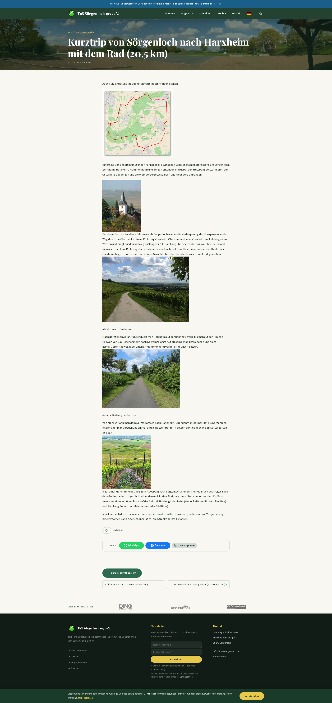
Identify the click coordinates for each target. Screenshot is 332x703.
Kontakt (237, 13)
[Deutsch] (249, 13)
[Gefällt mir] (106, 530)
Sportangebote (79, 650)
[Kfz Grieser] (181, 607)
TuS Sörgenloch (76, 32)
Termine (221, 13)
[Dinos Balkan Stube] (125, 607)
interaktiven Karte (164, 514)
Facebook (160, 545)
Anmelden (176, 659)
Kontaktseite (220, 656)
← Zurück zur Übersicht (122, 573)
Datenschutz (186, 677)
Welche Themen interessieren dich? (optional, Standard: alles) (173, 667)
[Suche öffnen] (260, 13)
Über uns (170, 13)
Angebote (187, 13)
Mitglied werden (79, 662)
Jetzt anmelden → (205, 4)
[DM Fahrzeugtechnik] (236, 607)
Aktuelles (204, 13)
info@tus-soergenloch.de (226, 651)
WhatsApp (133, 545)
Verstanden (252, 696)
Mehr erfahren (85, 698)
